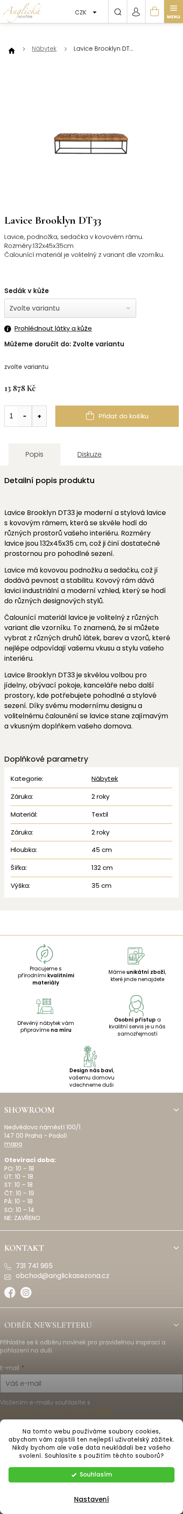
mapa (13, 1144)
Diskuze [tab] (89, 454)
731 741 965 (34, 1266)
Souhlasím (96, 1475)
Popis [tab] (34, 454)
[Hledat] (117, 11)
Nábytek (105, 778)
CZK (81, 12)
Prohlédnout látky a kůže (53, 328)
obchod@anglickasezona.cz (62, 1276)
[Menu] (173, 11)
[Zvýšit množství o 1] (39, 416)
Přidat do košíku (124, 416)
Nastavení (91, 1499)
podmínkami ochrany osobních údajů (56, 1411)
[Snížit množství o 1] (24, 416)
